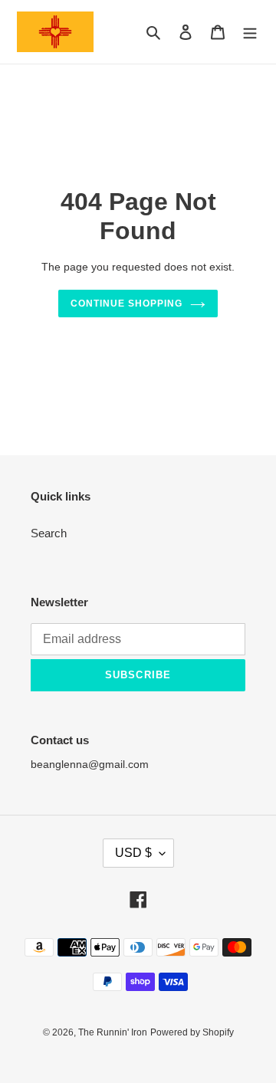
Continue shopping (126, 303)
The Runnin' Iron (112, 1032)
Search (49, 533)
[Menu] (250, 31)
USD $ (133, 852)
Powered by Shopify (192, 1032)
